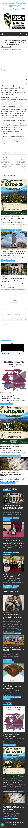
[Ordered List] (10, 319)
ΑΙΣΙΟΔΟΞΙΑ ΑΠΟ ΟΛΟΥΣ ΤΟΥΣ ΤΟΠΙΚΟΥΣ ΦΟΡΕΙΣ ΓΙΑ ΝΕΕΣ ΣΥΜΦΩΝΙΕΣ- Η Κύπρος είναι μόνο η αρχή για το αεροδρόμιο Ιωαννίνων (21, 163)
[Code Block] (15, 319)
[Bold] (2, 319)
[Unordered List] (11, 319)
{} (19, 319)
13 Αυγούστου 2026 (6, 216)
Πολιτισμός (18, 229)
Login (25, 309)
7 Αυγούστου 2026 (6, 276)
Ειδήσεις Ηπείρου (4, 483)
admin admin (16, 216)
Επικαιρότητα (4, 229)
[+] (21, 319)
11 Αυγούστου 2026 (6, 249)
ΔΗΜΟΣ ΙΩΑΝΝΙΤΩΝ (6, 289)
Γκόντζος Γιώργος (17, 49)
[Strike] (8, 319)
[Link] (17, 319)
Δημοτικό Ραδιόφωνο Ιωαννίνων (14, 4)
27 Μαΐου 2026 (7, 645)
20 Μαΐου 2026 (7, 683)
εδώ (12, 343)
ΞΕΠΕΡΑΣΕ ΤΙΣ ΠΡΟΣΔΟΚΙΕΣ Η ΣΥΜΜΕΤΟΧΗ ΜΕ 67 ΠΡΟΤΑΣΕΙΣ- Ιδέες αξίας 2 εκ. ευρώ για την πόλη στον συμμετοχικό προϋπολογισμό (7, 163)
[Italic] (4, 319)
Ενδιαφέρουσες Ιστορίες (7, 153)
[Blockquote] (13, 319)
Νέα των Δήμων (17, 153)
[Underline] (6, 319)
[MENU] (26, 34)
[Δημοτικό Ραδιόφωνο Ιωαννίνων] (2, 34)
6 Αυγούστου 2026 (8, 538)
